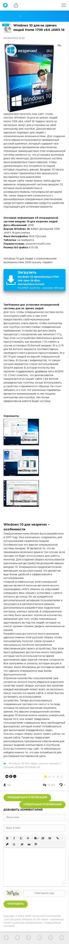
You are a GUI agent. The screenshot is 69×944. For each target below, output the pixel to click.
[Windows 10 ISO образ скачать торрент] (5, 5)
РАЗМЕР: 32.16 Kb (41, 280)
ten (9, 785)
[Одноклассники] (10, 776)
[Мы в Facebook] (28, 937)
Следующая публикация (42, 804)
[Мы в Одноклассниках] (50, 937)
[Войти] (16, 5)
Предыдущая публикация (27, 797)
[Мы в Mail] (61, 937)
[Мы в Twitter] (17, 937)
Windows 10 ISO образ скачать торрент (34, 764)
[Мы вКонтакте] (6, 937)
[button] (7, 838)
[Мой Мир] (14, 776)
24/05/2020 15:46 (14, 38)
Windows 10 (11, 16)
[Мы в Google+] (39, 937)
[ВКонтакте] (6, 776)
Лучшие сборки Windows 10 (22, 767)
